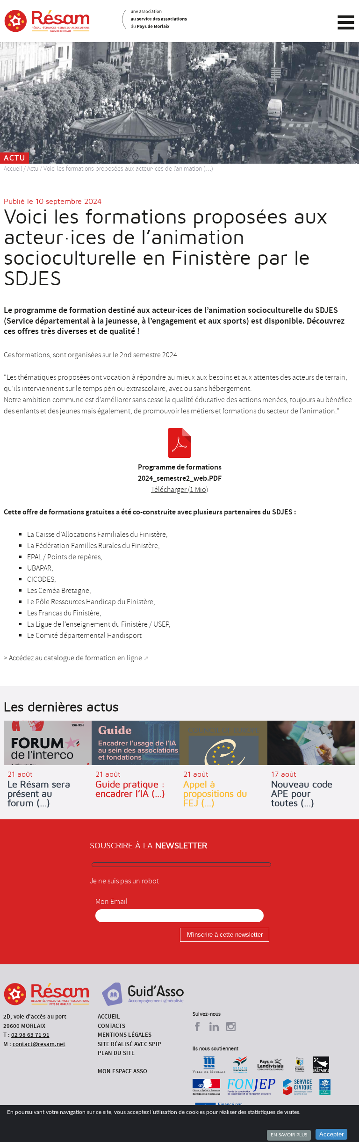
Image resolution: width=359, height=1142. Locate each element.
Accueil (13, 169)
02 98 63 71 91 (30, 1035)
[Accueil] (47, 21)
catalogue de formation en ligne (93, 658)
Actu (32, 169)
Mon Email (111, 901)
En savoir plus (289, 1135)
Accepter (331, 1134)
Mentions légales (124, 1035)
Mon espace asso (122, 1071)
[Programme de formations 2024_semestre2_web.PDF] (179, 443)
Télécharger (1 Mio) (179, 489)
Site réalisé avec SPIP (129, 1044)
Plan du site (116, 1053)
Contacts (111, 1026)
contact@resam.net (39, 1044)
